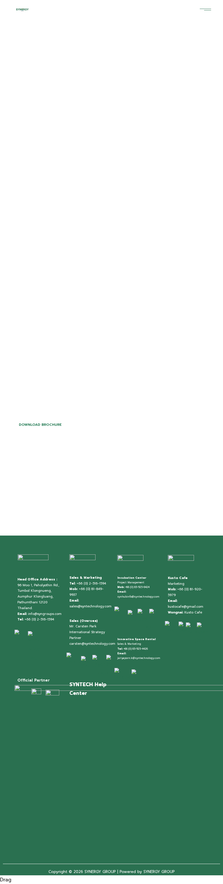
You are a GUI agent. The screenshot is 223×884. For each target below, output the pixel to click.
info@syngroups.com (45, 613)
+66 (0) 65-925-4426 (136, 649)
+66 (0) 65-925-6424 (137, 587)
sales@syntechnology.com (90, 606)
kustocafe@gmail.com (185, 606)
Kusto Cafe (193, 612)
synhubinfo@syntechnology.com (138, 597)
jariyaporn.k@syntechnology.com (138, 658)
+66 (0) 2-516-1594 (39, 619)
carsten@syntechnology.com (92, 643)
